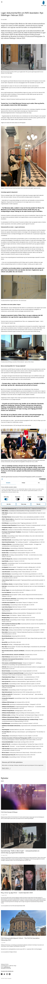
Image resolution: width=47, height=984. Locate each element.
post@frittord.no (7, 967)
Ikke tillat (9, 504)
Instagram (7, 974)
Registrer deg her (5, 768)
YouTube (9, 974)
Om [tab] (39, 482)
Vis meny (2, 1)
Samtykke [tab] (8, 482)
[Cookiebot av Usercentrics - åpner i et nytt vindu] (40, 479)
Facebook (1, 974)
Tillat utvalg (23, 504)
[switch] (17, 499)
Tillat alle (38, 504)
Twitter (4, 974)
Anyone (9, 978)
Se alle (2, 781)
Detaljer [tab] (23, 482)
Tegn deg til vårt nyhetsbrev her (7, 971)
